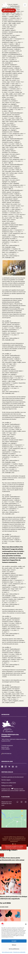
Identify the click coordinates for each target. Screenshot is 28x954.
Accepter (14, 941)
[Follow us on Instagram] (6, 767)
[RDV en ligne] (13, 767)
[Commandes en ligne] (9, 767)
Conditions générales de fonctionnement (12, 777)
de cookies (9, 785)
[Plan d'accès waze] (17, 802)
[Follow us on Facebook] (2, 767)
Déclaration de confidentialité (19, 952)
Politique (3, 785)
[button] (26, 924)
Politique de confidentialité (8, 782)
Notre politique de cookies (7, 952)
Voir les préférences (14, 949)
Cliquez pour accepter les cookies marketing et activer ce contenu (14, 847)
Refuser (14, 945)
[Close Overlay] (2, 855)
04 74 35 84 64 (7, 753)
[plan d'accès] (21, 802)
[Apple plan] (26, 802)
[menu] (25, 5)
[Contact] (16, 767)
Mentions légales (5, 780)
